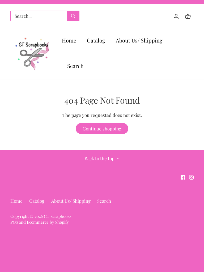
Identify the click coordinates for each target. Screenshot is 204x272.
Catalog (36, 201)
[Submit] (73, 16)
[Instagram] (191, 177)
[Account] (176, 16)
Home (16, 201)
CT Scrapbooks (57, 216)
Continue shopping (102, 128)
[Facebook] (183, 177)
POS (14, 222)
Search (104, 201)
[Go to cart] (188, 16)
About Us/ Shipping (71, 201)
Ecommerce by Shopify (48, 222)
